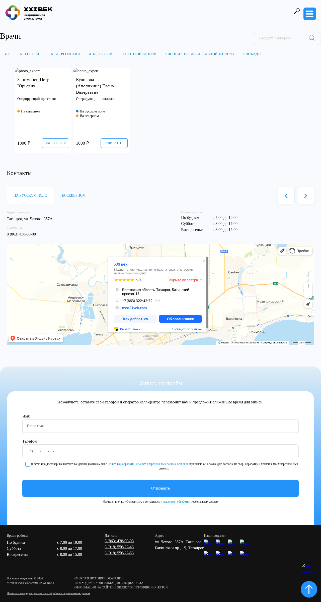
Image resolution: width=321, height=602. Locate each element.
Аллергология (65, 54)
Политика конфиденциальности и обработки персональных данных (48, 593)
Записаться (55, 143)
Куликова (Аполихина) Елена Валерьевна (95, 85)
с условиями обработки (175, 501)
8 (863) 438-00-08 (21, 234)
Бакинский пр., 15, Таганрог (179, 548)
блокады (252, 54)
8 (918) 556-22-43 (119, 547)
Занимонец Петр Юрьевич (33, 82)
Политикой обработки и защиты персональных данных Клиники (148, 464)
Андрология (101, 54)
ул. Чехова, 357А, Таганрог (178, 542)
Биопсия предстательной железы (199, 54)
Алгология (31, 54)
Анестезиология (139, 54)
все (7, 54)
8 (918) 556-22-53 (119, 553)
